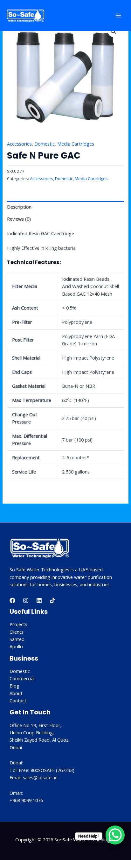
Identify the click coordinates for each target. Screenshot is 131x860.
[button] (113, 31)
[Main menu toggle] (118, 15)
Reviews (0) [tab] (19, 219)
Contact (18, 700)
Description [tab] (19, 207)
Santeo (17, 639)
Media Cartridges (75, 144)
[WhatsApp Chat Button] (115, 834)
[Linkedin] (39, 600)
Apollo (16, 646)
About (16, 693)
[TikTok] (52, 600)
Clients (17, 632)
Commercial (22, 678)
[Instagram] (26, 600)
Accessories (19, 144)
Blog (14, 685)
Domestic (44, 144)
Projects (18, 624)
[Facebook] (12, 600)
